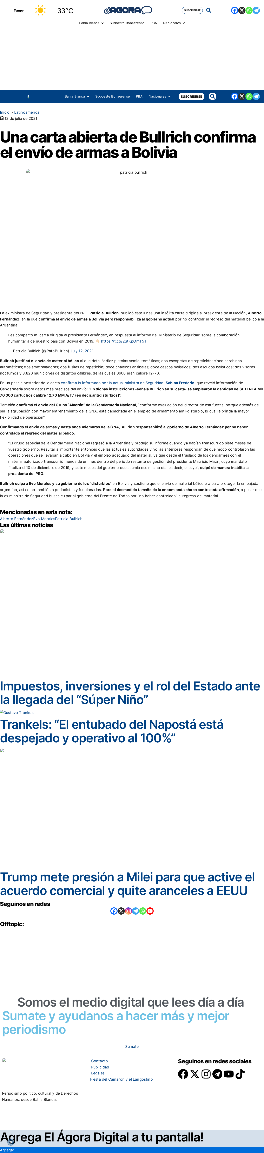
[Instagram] (128, 911)
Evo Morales (44, 519)
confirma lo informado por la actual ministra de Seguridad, (127, 383)
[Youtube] (229, 1074)
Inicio (4, 112)
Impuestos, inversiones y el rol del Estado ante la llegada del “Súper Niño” (130, 692)
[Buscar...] (208, 10)
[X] (241, 10)
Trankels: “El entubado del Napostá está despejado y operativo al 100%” (111, 731)
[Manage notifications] (10, 1142)
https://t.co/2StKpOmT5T (124, 341)
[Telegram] (256, 10)
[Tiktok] (240, 1074)
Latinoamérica (26, 112)
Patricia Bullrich (68, 519)
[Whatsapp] (249, 10)
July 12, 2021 (81, 351)
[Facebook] (234, 10)
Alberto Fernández (16, 519)
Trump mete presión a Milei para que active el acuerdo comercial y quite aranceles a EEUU (127, 883)
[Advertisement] (132, 59)
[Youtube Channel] (150, 911)
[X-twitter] (195, 1074)
